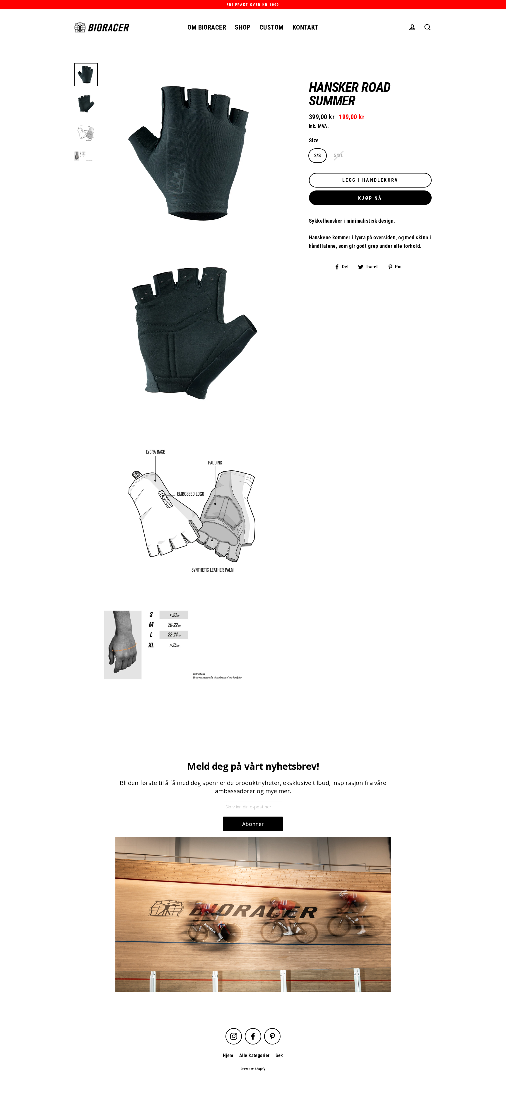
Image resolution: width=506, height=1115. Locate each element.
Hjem (228, 1055)
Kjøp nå (370, 198)
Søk (279, 1055)
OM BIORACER (206, 27)
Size (314, 140)
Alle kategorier (254, 1055)
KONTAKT (306, 27)
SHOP (243, 27)
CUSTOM (271, 27)
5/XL (338, 155)
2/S (317, 155)
